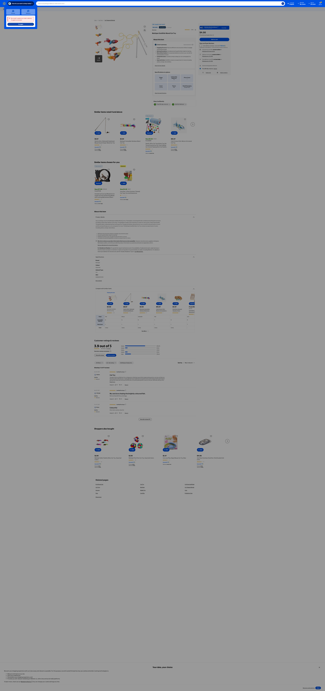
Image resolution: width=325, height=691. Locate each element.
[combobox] (160, 3)
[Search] (282, 3)
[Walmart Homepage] (4, 3)
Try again (20, 24)
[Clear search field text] (279, 3)
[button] (302, 3)
